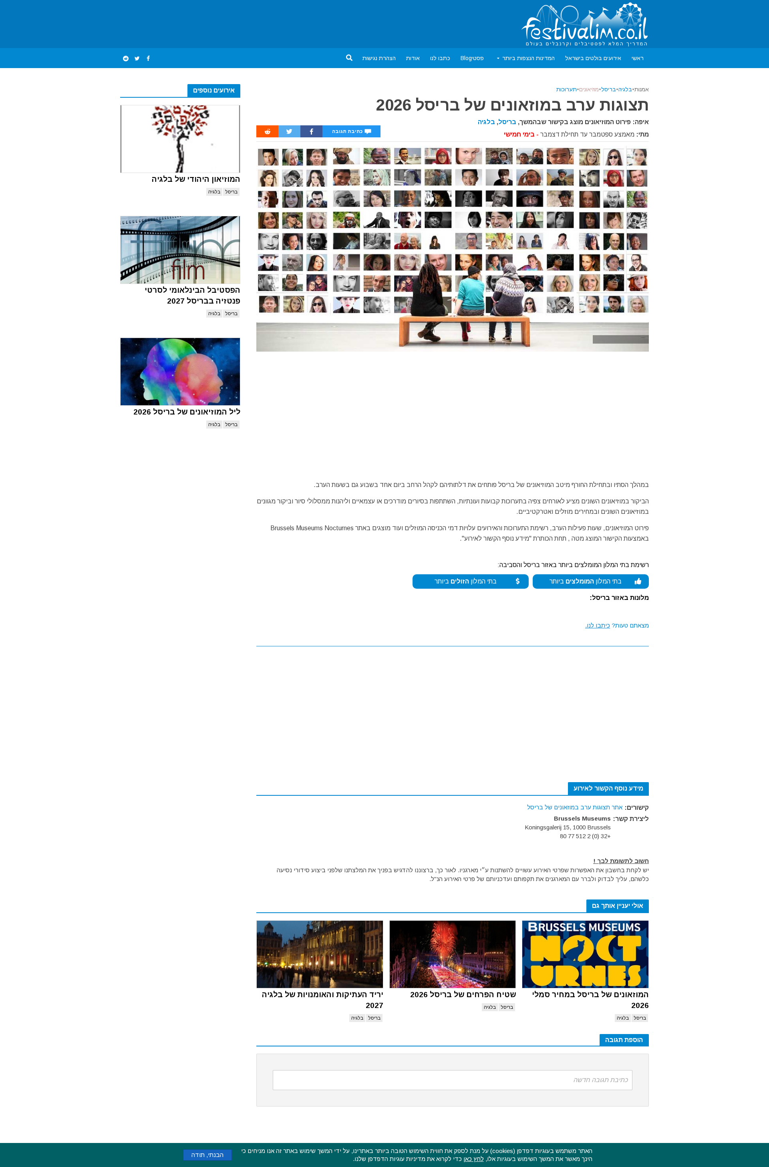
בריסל (231, 192)
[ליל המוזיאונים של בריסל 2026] (180, 372)
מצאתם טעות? (617, 625)
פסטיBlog (472, 58)
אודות (413, 58)
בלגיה (214, 192)
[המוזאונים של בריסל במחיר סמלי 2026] (585, 954)
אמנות (641, 89)
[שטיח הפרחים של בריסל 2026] (452, 954)
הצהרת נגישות (379, 58)
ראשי (638, 58)
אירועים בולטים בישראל (593, 58)
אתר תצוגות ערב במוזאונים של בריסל (574, 807)
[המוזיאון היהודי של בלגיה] (180, 139)
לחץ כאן (473, 1158)
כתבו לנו (440, 58)
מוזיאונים (589, 89)
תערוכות (566, 89)
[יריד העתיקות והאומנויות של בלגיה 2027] (319, 954)
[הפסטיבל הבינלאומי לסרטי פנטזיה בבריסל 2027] (180, 250)
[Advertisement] (266, 22)
